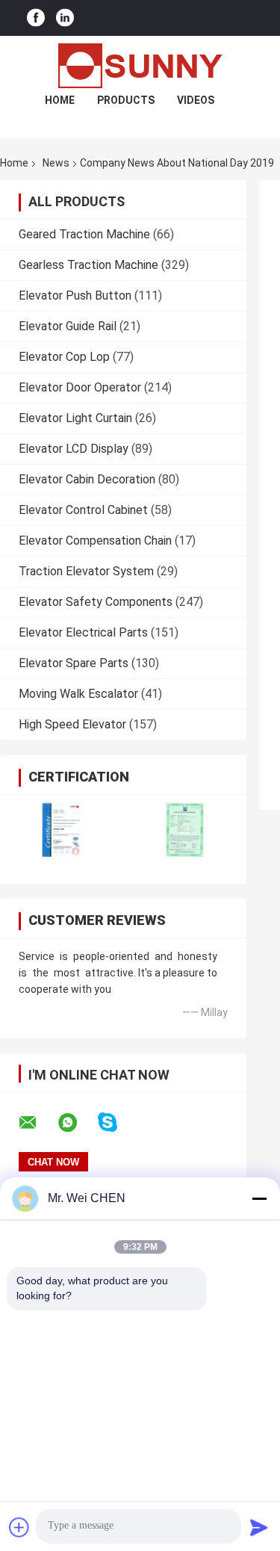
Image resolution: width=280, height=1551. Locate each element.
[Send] (259, 1527)
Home (60, 100)
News (56, 163)
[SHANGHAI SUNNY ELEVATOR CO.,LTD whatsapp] (77, 1123)
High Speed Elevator (72, 724)
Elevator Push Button (75, 295)
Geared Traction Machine (84, 234)
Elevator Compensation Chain (95, 540)
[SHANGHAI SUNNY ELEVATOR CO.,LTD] (140, 65)
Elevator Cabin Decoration (87, 479)
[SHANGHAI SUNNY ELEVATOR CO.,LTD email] (37, 1123)
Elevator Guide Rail (67, 326)
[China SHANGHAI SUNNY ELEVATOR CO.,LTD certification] (61, 829)
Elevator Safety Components (95, 602)
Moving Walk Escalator (78, 694)
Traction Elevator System (86, 571)
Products (126, 100)
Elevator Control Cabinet (83, 510)
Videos (195, 100)
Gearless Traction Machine (88, 265)
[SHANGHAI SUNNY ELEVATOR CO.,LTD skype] (117, 1122)
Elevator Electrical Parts (83, 632)
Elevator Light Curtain (75, 418)
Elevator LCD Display (73, 449)
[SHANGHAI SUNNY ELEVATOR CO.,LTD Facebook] (35, 18)
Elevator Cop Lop (64, 357)
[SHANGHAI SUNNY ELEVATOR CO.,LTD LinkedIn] (65, 18)
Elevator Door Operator (80, 387)
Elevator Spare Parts (73, 663)
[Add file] (19, 1527)
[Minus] (259, 1198)
